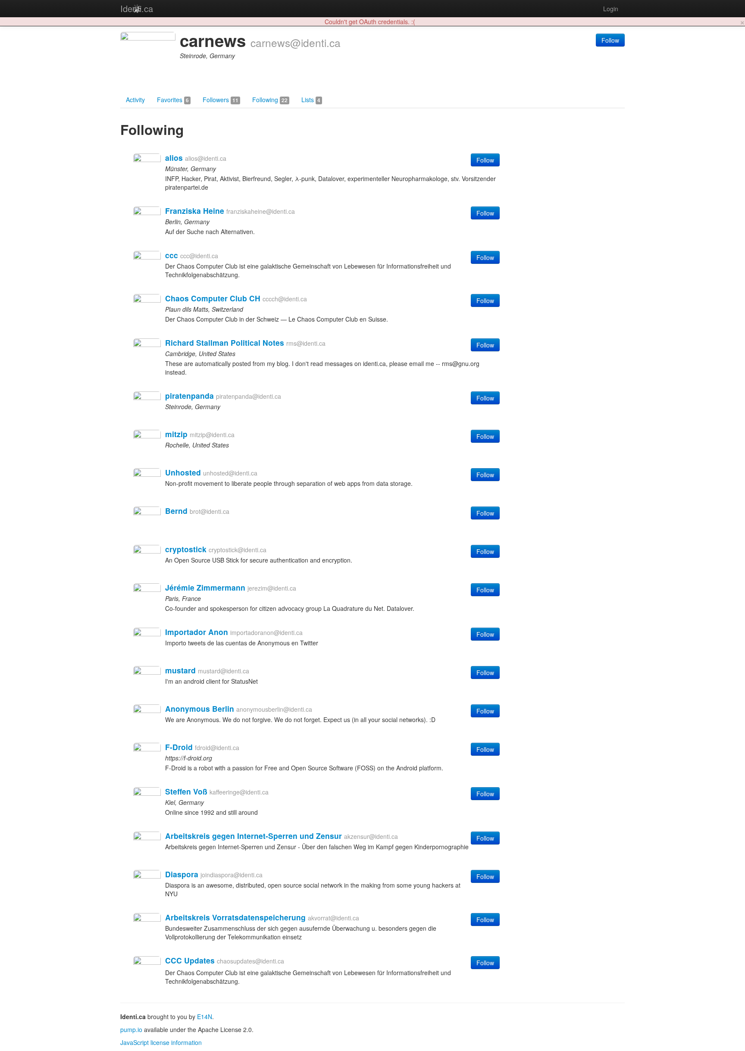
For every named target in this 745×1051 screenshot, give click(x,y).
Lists (310, 99)
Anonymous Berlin (199, 708)
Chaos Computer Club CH (212, 298)
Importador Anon (196, 631)
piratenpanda (189, 395)
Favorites (173, 99)
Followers (220, 99)
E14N (204, 1016)
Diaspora (181, 874)
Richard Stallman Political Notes (224, 342)
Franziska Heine (194, 210)
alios (174, 157)
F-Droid (179, 746)
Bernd (176, 510)
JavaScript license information (161, 1042)
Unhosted (183, 472)
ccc (171, 255)
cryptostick (186, 549)
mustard (180, 670)
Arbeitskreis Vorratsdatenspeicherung (235, 917)
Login (610, 8)
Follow (610, 40)
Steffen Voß (186, 791)
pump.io (131, 1029)
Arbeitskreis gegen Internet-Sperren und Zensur (253, 835)
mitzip (176, 434)
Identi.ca (136, 8)
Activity (135, 99)
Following (270, 99)
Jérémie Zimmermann (205, 587)
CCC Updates (190, 960)
